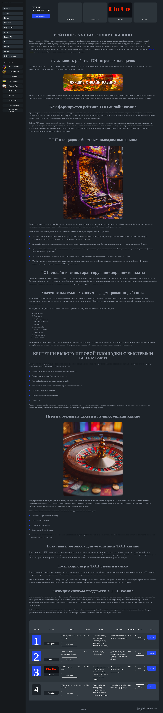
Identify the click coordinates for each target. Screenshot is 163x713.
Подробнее (69, 644)
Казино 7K (8, 37)
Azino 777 (7, 32)
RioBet (6, 47)
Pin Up (6, 18)
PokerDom (7, 23)
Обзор (140, 637)
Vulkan (6, 42)
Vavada (6, 13)
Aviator (6, 51)
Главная (7, 8)
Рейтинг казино (10, 56)
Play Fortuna (8, 27)
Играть (152, 637)
